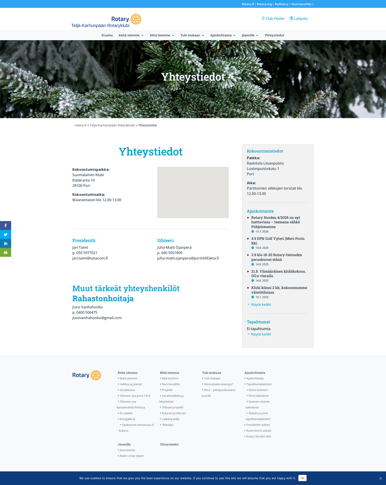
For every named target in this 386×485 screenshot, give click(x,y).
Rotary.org (264, 4)
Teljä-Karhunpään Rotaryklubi (112, 125)
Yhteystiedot (274, 35)
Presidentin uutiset (258, 425)
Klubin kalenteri (258, 390)
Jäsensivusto (127, 450)
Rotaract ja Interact (174, 413)
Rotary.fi (248, 4)
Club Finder (275, 18)
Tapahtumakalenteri (259, 384)
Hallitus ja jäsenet (131, 384)
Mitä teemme (160, 35)
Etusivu (107, 35)
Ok (302, 478)
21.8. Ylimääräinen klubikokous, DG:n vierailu (278, 273)
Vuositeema (127, 390)
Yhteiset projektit (172, 407)
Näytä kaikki (261, 304)
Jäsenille (248, 35)
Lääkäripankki (170, 419)
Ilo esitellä (126, 413)
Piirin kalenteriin (259, 396)
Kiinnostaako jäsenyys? (218, 384)
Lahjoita (301, 18)
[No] (380, 478)
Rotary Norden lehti (258, 436)
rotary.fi (80, 125)
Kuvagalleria (127, 419)
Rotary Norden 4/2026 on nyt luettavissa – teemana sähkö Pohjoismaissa (275, 222)
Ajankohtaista (221, 35)
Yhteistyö (168, 425)
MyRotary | (283, 4)
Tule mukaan (190, 35)
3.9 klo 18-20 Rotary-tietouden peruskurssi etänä (276, 257)
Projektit (167, 390)
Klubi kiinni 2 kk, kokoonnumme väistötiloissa (279, 290)
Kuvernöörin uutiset (258, 431)
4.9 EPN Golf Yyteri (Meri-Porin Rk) (277, 240)
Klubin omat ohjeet (132, 456)
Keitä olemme (129, 35)
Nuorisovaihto (301, 4)
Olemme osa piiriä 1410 (135, 396)
